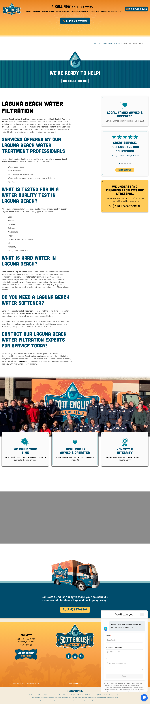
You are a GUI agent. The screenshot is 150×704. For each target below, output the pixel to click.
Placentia (44, 700)
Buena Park (51, 694)
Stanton (86, 700)
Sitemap (37, 683)
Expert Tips (94, 12)
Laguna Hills (57, 697)
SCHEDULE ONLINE (138, 9)
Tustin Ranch (96, 700)
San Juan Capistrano (68, 700)
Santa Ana (76, 700)
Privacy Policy (30, 683)
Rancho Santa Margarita (52, 700)
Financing (105, 12)
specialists (22, 361)
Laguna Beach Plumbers (114, 43)
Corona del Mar (57, 694)
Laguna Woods (71, 697)
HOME (94, 43)
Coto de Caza (70, 694)
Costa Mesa (64, 694)
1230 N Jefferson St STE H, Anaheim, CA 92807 (26, 640)
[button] (119, 163)
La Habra (34, 697)
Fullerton (100, 694)
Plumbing (36, 12)
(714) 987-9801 (126, 206)
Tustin (90, 700)
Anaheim (36, 694)
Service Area (102, 43)
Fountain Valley (94, 694)
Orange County (37, 700)
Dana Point (80, 694)
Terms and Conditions (19, 683)
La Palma (38, 697)
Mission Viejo (96, 697)
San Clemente (60, 700)
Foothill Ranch (87, 694)
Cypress (75, 694)
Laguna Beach (51, 697)
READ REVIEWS (124, 170)
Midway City (90, 697)
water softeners (31, 311)
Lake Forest (77, 697)
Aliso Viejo (31, 694)
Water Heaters (62, 12)
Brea (47, 694)
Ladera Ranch (44, 697)
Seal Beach (81, 700)
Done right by (72, 683)
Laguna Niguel (64, 697)
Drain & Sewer (48, 12)
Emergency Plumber (79, 12)
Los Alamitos (84, 697)
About (28, 12)
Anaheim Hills (42, 694)
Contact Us (116, 12)
